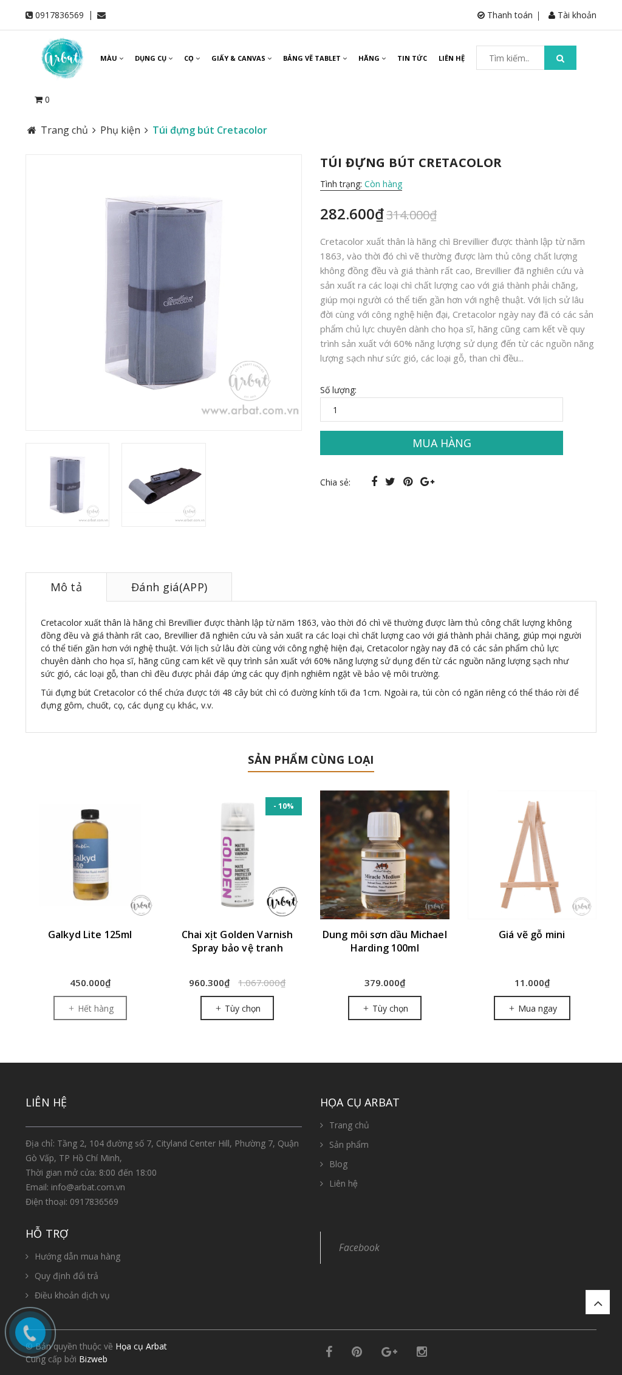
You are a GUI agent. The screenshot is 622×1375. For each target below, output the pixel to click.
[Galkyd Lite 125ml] (90, 855)
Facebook (359, 1247)
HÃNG (369, 58)
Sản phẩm (349, 1144)
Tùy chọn (241, 1008)
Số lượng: (338, 390)
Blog (338, 1164)
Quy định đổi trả (66, 1275)
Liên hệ (343, 1183)
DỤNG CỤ (151, 58)
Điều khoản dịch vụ (72, 1295)
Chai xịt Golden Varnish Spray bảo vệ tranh (237, 941)
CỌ (190, 58)
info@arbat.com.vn (88, 1187)
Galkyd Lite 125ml (90, 934)
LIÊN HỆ (452, 58)
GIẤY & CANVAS (239, 58)
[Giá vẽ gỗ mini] (532, 855)
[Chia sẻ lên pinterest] (409, 481)
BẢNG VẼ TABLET (313, 58)
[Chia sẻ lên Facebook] (375, 481)
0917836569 (59, 15)
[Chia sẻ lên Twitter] (391, 481)
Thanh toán (509, 15)
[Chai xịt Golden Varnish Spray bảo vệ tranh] (237, 855)
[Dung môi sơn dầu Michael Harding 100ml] (384, 855)
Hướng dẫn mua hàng (77, 1256)
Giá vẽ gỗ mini (532, 934)
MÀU (109, 58)
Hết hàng (94, 1008)
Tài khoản (575, 15)
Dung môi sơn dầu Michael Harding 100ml (385, 941)
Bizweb (93, 1359)
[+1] (427, 481)
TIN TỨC (412, 58)
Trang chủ (349, 1125)
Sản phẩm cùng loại (311, 759)
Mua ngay (536, 1008)
